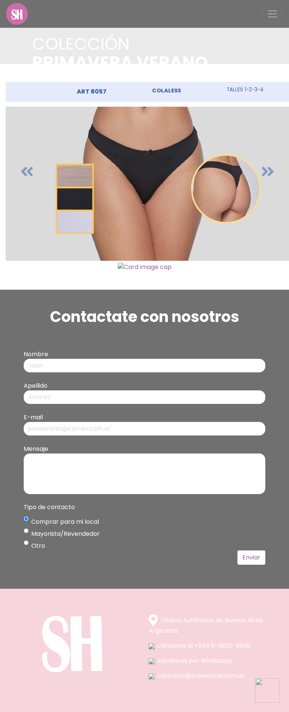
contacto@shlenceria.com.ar (201, 675)
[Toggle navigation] (272, 13)
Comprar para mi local (65, 521)
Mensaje (36, 448)
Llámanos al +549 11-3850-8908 (204, 645)
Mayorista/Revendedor (65, 533)
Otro (38, 545)
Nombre (36, 354)
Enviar (251, 557)
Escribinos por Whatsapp (195, 660)
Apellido (35, 385)
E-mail (33, 417)
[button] (27, 171)
